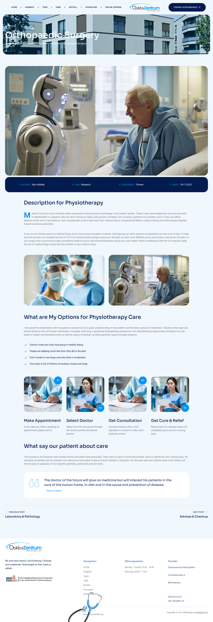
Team (44, 7)
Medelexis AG (202, 612)
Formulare (91, 7)
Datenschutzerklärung (93, 614)
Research (86, 184)
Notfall (73, 7)
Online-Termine (113, 7)
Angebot (29, 7)
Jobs (58, 7)
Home (14, 7)
